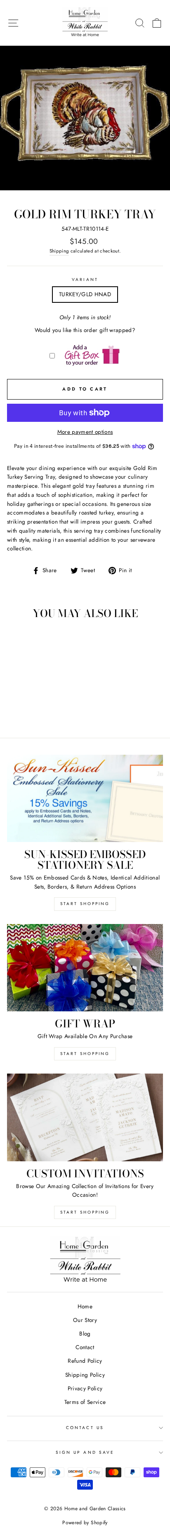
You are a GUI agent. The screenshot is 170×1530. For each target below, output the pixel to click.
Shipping (59, 251)
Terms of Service (85, 1402)
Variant (85, 279)
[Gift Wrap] (85, 968)
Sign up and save (85, 1452)
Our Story (85, 1320)
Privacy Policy (85, 1388)
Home (85, 1306)
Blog (84, 1333)
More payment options (85, 432)
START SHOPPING (85, 1053)
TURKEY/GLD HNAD (85, 294)
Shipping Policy (85, 1375)
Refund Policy (85, 1361)
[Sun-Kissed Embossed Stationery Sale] (85, 798)
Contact (85, 1347)
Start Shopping (85, 904)
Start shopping (85, 1212)
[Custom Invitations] (85, 1117)
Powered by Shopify (84, 1522)
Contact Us (85, 1428)
